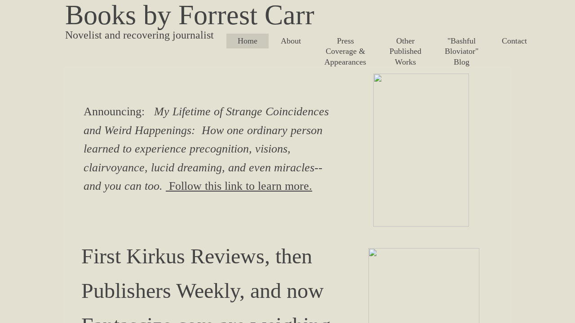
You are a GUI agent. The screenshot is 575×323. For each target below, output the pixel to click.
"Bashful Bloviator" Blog (461, 51)
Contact (514, 40)
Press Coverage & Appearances (345, 51)
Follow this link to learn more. (239, 185)
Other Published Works (405, 51)
